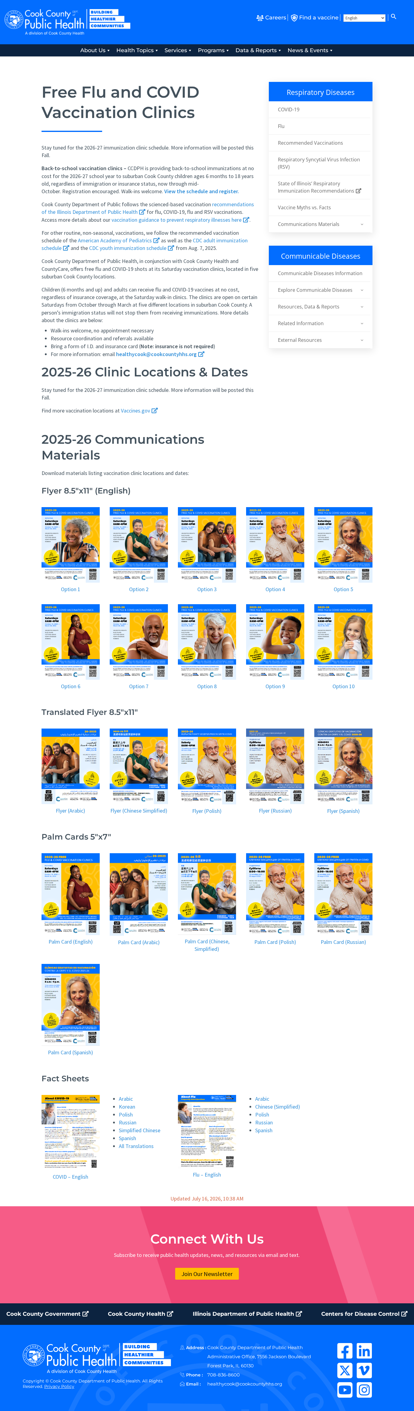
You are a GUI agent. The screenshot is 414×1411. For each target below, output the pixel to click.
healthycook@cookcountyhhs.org (244, 1384)
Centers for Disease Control (361, 1314)
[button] (393, 17)
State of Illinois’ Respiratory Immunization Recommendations (317, 187)
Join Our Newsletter (207, 1274)
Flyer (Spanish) (343, 810)
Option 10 (343, 686)
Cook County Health (137, 1314)
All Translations (136, 1146)
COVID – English (70, 1176)
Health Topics (135, 50)
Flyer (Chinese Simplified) (138, 810)
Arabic (126, 1098)
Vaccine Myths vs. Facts (304, 207)
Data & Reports (256, 50)
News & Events (308, 50)
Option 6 (70, 686)
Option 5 (343, 589)
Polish (126, 1114)
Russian (127, 1122)
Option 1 (70, 589)
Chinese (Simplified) (277, 1106)
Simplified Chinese (139, 1130)
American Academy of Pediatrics (115, 240)
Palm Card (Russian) (343, 941)
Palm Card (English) (70, 941)
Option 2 (139, 589)
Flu (281, 126)
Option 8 (207, 686)
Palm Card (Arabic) (139, 942)
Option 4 (275, 589)
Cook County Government (44, 1314)
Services (176, 50)
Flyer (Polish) (207, 810)
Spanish (127, 1138)
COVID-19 (288, 109)
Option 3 (207, 589)
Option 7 (139, 686)
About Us (92, 50)
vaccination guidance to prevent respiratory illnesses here (177, 219)
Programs (211, 50)
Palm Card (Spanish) (70, 1052)
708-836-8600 (223, 1375)
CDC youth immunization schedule (128, 247)
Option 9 (275, 686)
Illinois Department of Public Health (244, 1314)
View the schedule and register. (201, 191)
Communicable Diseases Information (320, 273)
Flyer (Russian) (275, 810)
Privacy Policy (59, 1386)
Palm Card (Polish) (275, 941)
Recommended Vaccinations (310, 143)
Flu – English (207, 1174)
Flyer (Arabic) (70, 810)
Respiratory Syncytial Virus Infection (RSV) (319, 163)
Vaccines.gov (136, 410)
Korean (127, 1106)
